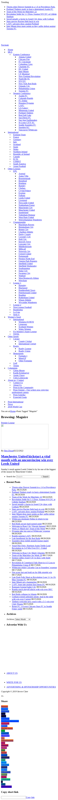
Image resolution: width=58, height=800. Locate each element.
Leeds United (24, 198)
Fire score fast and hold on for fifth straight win (32, 572)
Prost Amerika (19, 395)
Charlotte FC (24, 66)
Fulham (22, 195)
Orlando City (24, 86)
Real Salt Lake (25, 115)
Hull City (23, 239)
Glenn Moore (19, 370)
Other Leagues (14, 169)
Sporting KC (24, 127)
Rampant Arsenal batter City (24, 587)
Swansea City (24, 273)
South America (19, 164)
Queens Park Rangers (28, 261)
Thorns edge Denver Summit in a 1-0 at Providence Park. (30, 7)
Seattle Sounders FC (27, 125)
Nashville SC (24, 79)
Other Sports (13, 336)
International (13, 132)
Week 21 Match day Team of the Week (28, 528)
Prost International (15, 402)
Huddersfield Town (27, 290)
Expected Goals (20, 397)
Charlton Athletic (26, 232)
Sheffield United (26, 263)
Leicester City (24, 244)
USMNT (17, 161)
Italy (15, 142)
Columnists (12, 368)
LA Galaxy (23, 108)
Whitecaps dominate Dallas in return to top (30, 519)
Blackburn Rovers (26, 224)
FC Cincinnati (25, 62)
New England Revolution (29, 76)
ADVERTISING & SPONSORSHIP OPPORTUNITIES (31, 687)
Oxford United (25, 254)
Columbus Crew (26, 64)
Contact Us (18, 382)
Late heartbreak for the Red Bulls (26, 538)
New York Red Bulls (27, 84)
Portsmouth (23, 256)
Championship (19, 222)
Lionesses (23, 324)
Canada (16, 156)
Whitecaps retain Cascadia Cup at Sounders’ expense (34, 567)
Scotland (17, 144)
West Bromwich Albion (29, 278)
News (10, 404)
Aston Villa (23, 176)
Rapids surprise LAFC (21, 536)
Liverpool (23, 200)
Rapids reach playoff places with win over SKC (32, 589)
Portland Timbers (26, 113)
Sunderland (23, 212)
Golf (15, 363)
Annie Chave (19, 375)
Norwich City (24, 251)
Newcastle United (26, 203)
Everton (22, 193)
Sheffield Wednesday (28, 266)
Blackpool (23, 288)
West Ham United (26, 217)
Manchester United (27, 210)
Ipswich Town (25, 242)
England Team (19, 135)
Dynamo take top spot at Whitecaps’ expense (31, 531)
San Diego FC (25, 118)
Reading (22, 295)
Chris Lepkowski (20, 378)
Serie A (16, 314)
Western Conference (21, 93)
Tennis (16, 365)
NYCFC (22, 81)
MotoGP (22, 358)
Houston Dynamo (26, 103)
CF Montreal (24, 74)
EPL (15, 171)
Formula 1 (23, 356)
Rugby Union (24, 351)
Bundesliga (18, 310)
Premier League (8, 423)
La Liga (16, 312)
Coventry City (25, 237)
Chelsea (22, 188)
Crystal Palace (25, 190)
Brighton (22, 183)
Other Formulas (25, 361)
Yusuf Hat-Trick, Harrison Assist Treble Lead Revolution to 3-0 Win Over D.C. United (31, 546)
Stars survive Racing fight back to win (22, 21)
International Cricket (27, 344)
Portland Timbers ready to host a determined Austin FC (29, 9)
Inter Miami (24, 71)
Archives (10, 619)
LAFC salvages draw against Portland (22, 24)
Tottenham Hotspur (27, 215)
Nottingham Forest (27, 205)
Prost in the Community (23, 387)
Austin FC (23, 96)
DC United (23, 69)
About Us (17, 385)
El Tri (15, 159)
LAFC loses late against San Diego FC (28, 584)
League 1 (17, 283)
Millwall (22, 249)
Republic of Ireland (21, 154)
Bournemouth (24, 178)
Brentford (23, 181)
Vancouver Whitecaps (28, 130)
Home (10, 49)
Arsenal (22, 173)
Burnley (22, 186)
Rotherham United (26, 297)
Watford (22, 276)
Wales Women (25, 329)
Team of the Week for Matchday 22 (21, 12)
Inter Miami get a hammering (24, 582)
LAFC (21, 105)
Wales (15, 149)
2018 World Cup (15, 407)
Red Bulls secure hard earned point (27, 524)
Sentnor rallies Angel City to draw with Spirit (31, 558)
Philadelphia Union (27, 88)
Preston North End (27, 259)
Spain (15, 147)
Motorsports (18, 353)
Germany (17, 139)
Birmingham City (26, 227)
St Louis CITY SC (27, 122)
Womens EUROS (26, 322)
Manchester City (26, 207)
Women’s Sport (14, 317)
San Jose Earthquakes (28, 120)
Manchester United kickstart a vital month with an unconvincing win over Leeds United (27, 460)
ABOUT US (12, 673)
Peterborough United (27, 293)
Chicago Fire (24, 59)
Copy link (30, 797)
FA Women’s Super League (25, 331)
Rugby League (25, 348)
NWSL (16, 334)
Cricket (16, 339)
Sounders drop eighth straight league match (30, 541)
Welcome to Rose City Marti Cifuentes (28, 553)
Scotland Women (26, 327)
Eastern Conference (21, 54)
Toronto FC (24, 91)
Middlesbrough (25, 246)
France (16, 137)
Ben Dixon (9, 451)
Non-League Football (22, 307)
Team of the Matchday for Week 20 (27, 555)
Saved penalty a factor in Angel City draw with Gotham (30, 19)
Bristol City (23, 229)
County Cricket (25, 341)
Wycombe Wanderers (28, 302)
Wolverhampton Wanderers (30, 220)
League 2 (17, 305)
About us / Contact (16, 380)
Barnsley (22, 285)
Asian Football (19, 166)
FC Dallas (23, 101)
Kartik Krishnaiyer (21, 373)
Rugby (16, 346)
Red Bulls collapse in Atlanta (24, 594)
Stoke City (23, 271)
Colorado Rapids (26, 98)
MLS (10, 52)
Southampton (24, 268)
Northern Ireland (20, 152)
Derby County (25, 234)
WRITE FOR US (14, 682)
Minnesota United (26, 110)
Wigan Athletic (25, 300)
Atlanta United (25, 57)
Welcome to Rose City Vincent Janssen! (29, 526)
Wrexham (23, 280)
